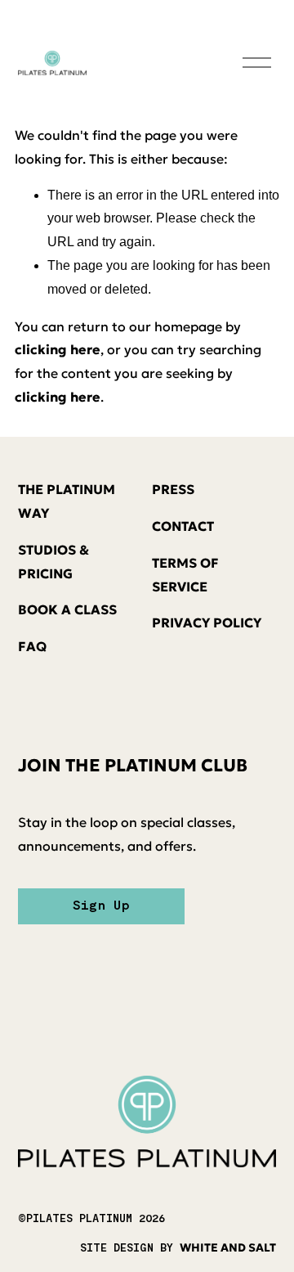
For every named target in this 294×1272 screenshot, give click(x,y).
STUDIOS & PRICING (53, 562)
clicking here (57, 349)
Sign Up (101, 906)
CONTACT (183, 526)
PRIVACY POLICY (206, 622)
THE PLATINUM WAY (66, 501)
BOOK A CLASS (67, 609)
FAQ (32, 646)
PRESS (173, 489)
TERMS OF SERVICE (185, 575)
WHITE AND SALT (228, 1248)
